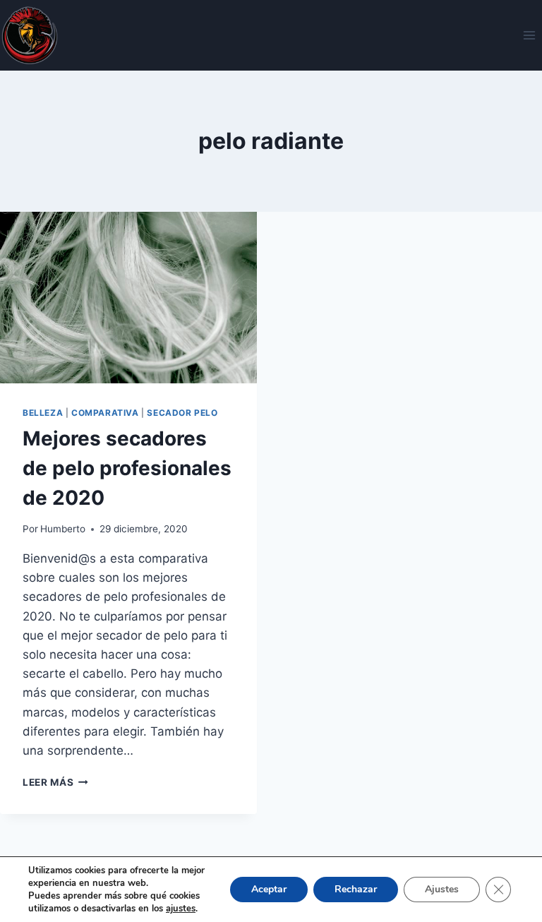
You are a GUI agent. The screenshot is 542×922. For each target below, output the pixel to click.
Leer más (55, 782)
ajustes (180, 908)
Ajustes (442, 889)
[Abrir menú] (529, 35)
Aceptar (269, 889)
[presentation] (128, 297)
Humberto (62, 528)
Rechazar (356, 889)
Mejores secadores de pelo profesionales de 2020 (127, 468)
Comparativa (105, 412)
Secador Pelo (182, 412)
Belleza (43, 412)
